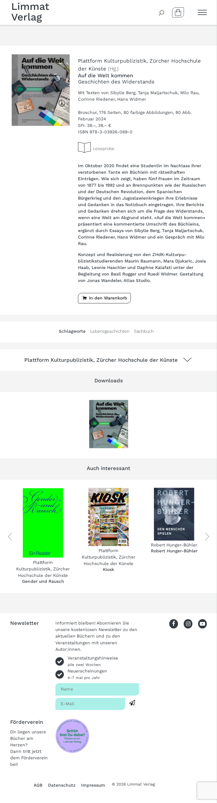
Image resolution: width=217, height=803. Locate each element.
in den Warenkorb (107, 298)
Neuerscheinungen (87, 674)
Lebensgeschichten (109, 331)
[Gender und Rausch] (43, 522)
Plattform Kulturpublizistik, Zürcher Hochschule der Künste (43, 569)
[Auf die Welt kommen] (40, 89)
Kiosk (108, 569)
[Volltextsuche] (162, 12)
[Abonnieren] (132, 703)
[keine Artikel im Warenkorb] (178, 12)
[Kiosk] (108, 517)
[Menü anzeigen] (199, 12)
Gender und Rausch (43, 581)
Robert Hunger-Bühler (174, 545)
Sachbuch (144, 331)
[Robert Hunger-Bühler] (174, 514)
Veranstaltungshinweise (93, 661)
